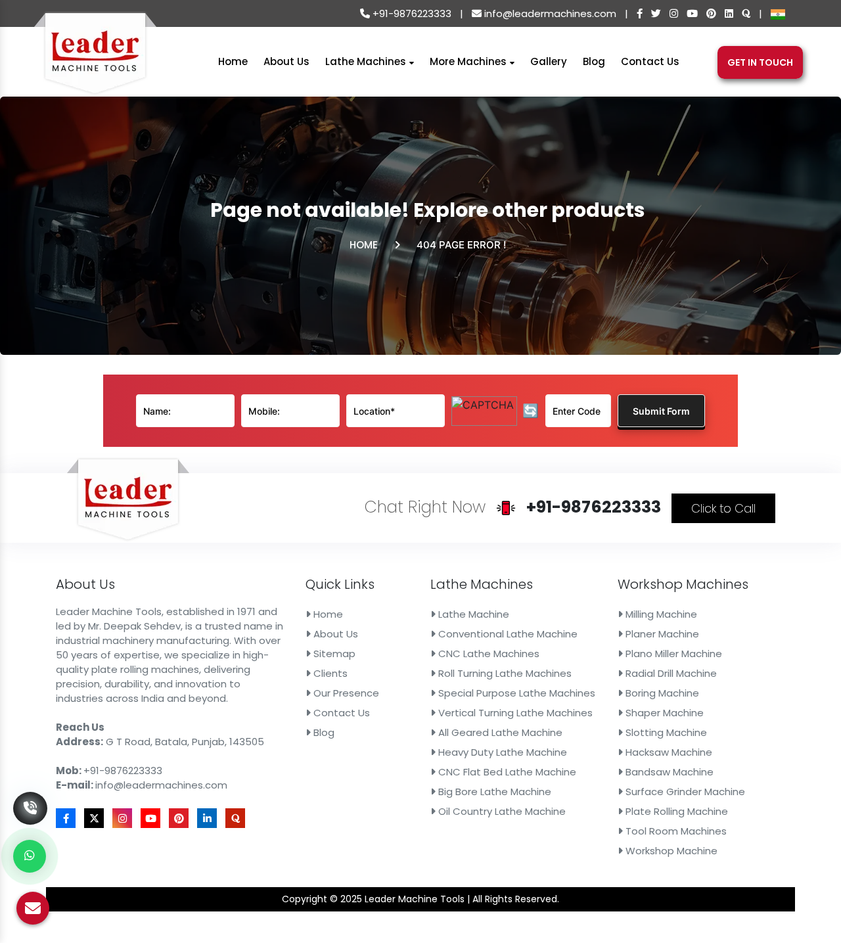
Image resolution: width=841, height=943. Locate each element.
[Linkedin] (729, 13)
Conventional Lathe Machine (507, 634)
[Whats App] (29, 856)
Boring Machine (661, 693)
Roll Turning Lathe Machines (504, 673)
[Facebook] (640, 13)
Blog (594, 61)
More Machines (469, 61)
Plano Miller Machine (672, 653)
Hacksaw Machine (667, 752)
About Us (286, 61)
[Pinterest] (711, 13)
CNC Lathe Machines (487, 653)
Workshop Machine (670, 851)
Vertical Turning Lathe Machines (514, 713)
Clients (329, 673)
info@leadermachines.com (549, 13)
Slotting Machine (665, 732)
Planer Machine (661, 634)
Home (233, 61)
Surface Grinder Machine (684, 791)
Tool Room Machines (675, 831)
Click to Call (723, 508)
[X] (656, 13)
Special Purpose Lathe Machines (515, 693)
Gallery (548, 61)
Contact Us (650, 61)
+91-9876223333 (410, 13)
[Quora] (746, 13)
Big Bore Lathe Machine (493, 791)
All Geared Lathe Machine (499, 732)
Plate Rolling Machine (675, 811)
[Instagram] (674, 13)
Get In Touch (760, 62)
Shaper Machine (663, 713)
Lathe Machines (367, 61)
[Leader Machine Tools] (95, 61)
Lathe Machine (472, 614)
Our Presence (345, 693)
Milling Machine (660, 614)
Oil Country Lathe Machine (501, 811)
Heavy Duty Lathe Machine (501, 752)
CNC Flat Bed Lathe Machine (506, 772)
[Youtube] (692, 13)
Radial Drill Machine (670, 673)
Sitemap (333, 653)
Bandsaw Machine (668, 772)
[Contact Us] (30, 788)
